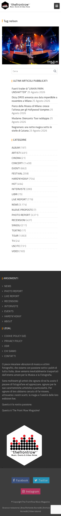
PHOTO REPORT (21, 215)
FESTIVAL (17, 173)
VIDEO (15, 251)
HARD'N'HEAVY (20, 179)
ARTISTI (16, 153)
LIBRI (15, 194)
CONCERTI (17, 163)
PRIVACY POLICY (13, 341)
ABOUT (8, 321)
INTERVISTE (19, 189)
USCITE (16, 246)
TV (13, 241)
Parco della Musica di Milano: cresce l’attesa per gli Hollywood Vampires (30, 108)
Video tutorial (35, 511)
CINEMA (16, 158)
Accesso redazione (10, 507)
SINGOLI (16, 225)
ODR (6, 346)
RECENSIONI (19, 220)
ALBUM (16, 148)
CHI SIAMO (10, 351)
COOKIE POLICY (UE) (15, 336)
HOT (14, 184)
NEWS (15, 205)
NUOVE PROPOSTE (22, 210)
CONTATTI (10, 356)
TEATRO (16, 230)
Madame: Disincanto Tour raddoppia (30, 118)
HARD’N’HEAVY (12, 316)
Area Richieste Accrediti (31, 507)
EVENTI (16, 168)
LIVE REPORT (19, 199)
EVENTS (8, 311)
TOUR (15, 236)
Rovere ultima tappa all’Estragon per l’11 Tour (28, 55)
